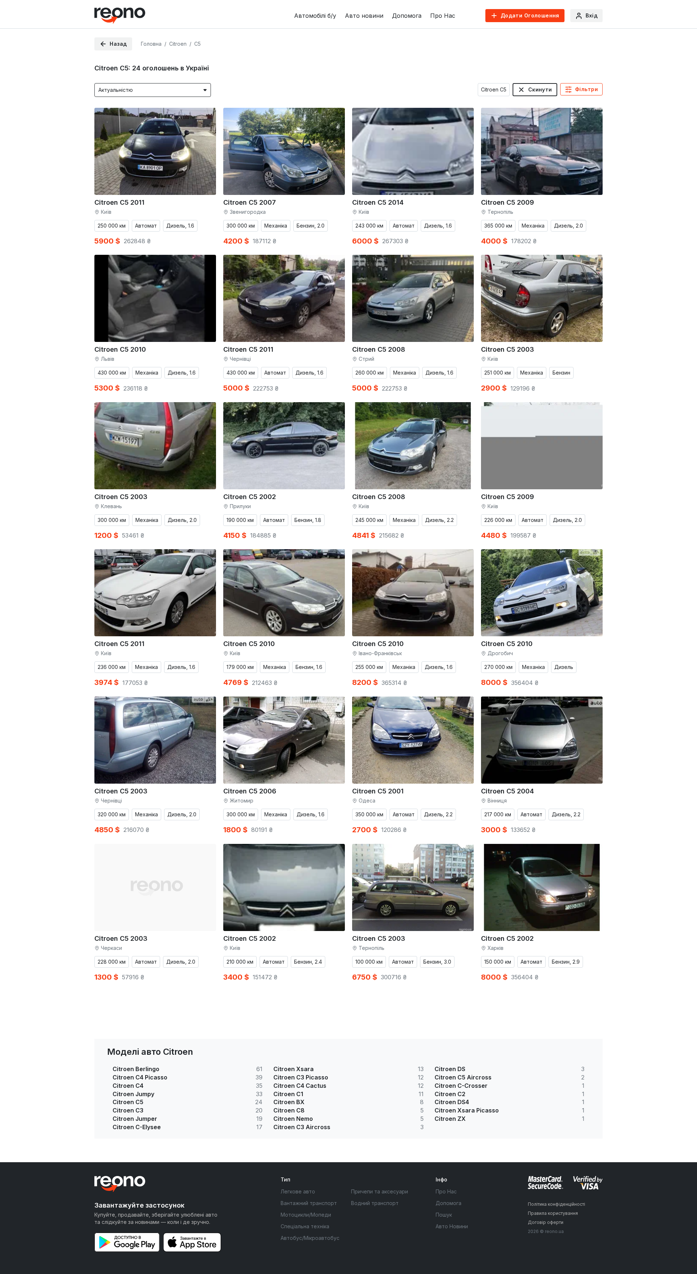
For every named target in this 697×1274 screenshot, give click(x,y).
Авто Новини (452, 1226)
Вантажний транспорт (309, 1203)
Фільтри (586, 89)
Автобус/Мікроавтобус (310, 1238)
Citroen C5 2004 (507, 791)
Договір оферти (545, 1222)
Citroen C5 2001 (378, 791)
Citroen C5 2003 (507, 349)
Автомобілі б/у (315, 15)
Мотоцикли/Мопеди (306, 1215)
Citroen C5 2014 (378, 202)
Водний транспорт (375, 1203)
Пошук (444, 1215)
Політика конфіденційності (556, 1204)
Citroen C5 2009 (507, 202)
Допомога (406, 15)
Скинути (540, 89)
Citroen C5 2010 (120, 349)
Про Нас (442, 15)
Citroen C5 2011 (119, 202)
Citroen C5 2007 (249, 202)
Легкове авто (298, 1191)
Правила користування (553, 1213)
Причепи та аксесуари (379, 1191)
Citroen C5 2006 (249, 791)
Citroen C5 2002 (249, 497)
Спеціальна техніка (305, 1226)
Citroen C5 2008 (378, 349)
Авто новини (364, 15)
